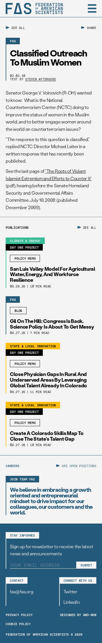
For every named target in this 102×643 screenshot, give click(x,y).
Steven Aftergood (40, 79)
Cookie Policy (18, 624)
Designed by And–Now (78, 615)
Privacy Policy (19, 615)
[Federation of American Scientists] (34, 8)
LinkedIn (71, 602)
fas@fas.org (21, 591)
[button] (92, 8)
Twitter (70, 591)
